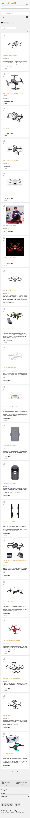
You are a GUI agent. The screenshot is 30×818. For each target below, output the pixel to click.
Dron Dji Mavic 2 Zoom (9, 290)
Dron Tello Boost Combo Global (11, 678)
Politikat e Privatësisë (14, 812)
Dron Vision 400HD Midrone (10, 160)
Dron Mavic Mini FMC (9, 193)
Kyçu (27, 2)
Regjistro (26, 4)
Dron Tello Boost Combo (9, 225)
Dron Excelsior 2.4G (8, 601)
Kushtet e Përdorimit (5, 812)
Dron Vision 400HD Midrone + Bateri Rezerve (13, 94)
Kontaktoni (22, 812)
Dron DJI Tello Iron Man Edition (11, 640)
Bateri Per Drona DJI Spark (10, 483)
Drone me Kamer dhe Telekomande (12, 328)
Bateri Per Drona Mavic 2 (9, 445)
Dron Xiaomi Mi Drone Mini (10, 406)
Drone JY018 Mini (8, 754)
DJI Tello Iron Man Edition (10, 258)
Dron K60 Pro (6, 128)
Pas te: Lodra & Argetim (7, 13)
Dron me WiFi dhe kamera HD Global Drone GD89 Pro (14, 561)
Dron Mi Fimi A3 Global (9, 367)
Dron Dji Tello (6, 715)
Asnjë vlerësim (5, 58)
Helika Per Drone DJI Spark (10, 521)
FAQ (26, 811)
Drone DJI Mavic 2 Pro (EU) (10, 55)
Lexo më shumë (22, 64)
